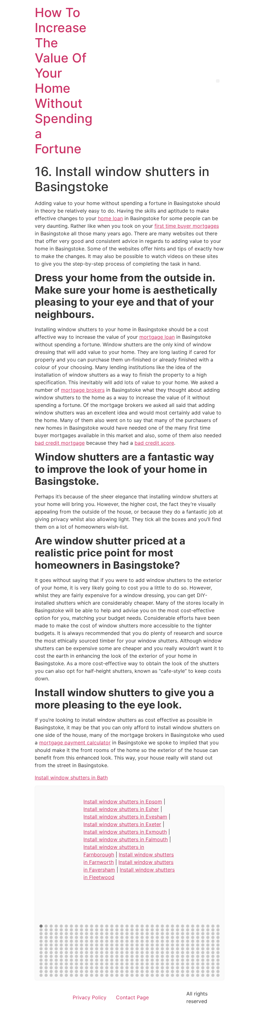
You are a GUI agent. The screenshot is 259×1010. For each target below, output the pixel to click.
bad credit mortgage (60, 443)
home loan (110, 218)
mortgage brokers (83, 390)
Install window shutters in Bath (71, 777)
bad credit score (154, 443)
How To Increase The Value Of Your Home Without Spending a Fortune (64, 80)
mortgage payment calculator (75, 742)
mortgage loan (157, 337)
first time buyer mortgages (186, 226)
